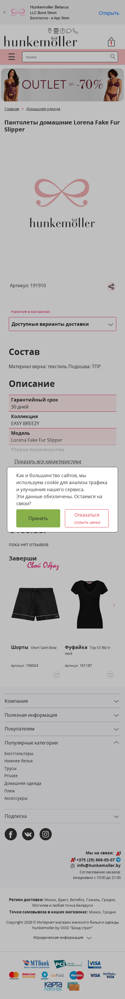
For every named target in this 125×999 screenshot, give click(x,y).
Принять (38, 518)
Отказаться (87, 518)
